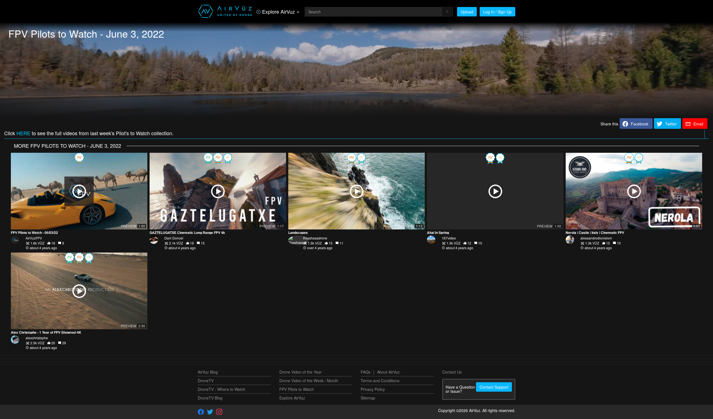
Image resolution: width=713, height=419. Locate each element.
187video (449, 238)
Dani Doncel (173, 238)
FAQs (365, 372)
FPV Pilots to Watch (296, 389)
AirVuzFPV (34, 238)
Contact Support (494, 387)
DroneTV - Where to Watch (221, 389)
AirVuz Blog (208, 372)
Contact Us (452, 372)
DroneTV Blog (210, 398)
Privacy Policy (373, 389)
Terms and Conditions (380, 380)
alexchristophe (37, 337)
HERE (23, 133)
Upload (467, 11)
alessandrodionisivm (596, 238)
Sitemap (368, 398)
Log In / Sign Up (497, 11)
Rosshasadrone (315, 238)
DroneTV (206, 380)
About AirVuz (388, 372)
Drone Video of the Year (300, 372)
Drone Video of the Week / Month (308, 380)
